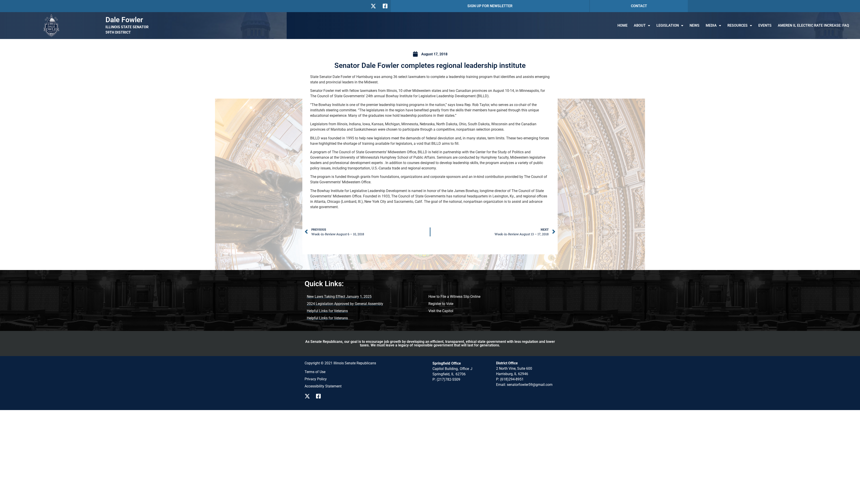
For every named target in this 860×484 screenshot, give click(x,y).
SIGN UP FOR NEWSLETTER (489, 6)
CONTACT (639, 6)
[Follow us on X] (373, 6)
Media (711, 25)
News (694, 25)
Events (765, 25)
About (640, 25)
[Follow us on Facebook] (385, 6)
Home (622, 25)
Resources (737, 25)
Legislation (667, 25)
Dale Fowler (124, 19)
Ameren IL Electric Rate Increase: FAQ (813, 25)
